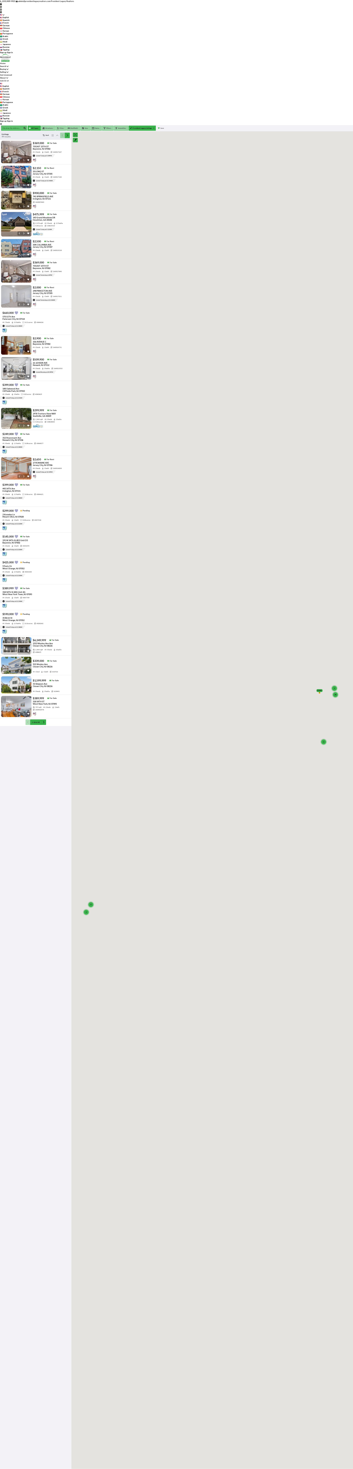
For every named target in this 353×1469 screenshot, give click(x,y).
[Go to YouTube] (1, 9)
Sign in (10, 52)
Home (3, 63)
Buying (3, 69)
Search (3, 66)
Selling (3, 72)
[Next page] (67, 135)
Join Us (3, 80)
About (3, 78)
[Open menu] (1, 124)
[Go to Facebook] (1, 4)
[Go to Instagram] (1, 7)
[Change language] (2, 15)
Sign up (3, 52)
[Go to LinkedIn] (1, 12)
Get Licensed (6, 75)
